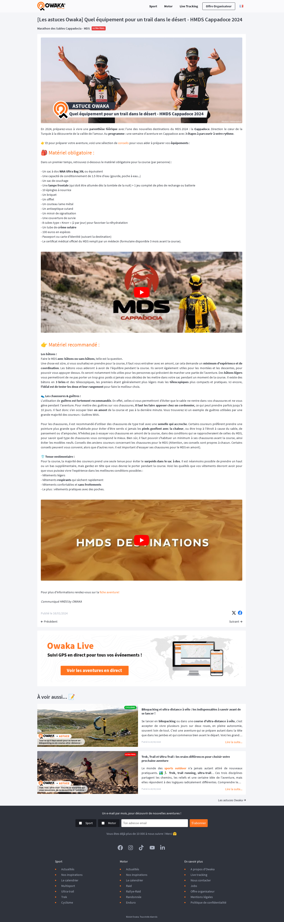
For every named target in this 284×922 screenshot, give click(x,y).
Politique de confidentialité (208, 902)
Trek (64, 897)
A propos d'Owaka (203, 869)
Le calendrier (69, 880)
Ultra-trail (67, 891)
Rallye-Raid (133, 891)
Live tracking (199, 875)
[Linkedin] (162, 847)
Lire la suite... (233, 742)
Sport (153, 6)
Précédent (50, 621)
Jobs (194, 886)
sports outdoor (175, 768)
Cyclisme (67, 902)
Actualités (67, 869)
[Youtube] (152, 847)
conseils (123, 143)
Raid (129, 886)
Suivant (234, 621)
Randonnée (133, 897)
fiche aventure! (109, 592)
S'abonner (198, 823)
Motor (168, 6)
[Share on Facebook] (240, 613)
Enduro (131, 902)
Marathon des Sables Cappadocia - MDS (63, 28)
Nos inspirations (72, 875)
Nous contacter (201, 880)
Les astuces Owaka (230, 800)
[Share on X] (234, 613)
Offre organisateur (219, 6)
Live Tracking (189, 6)
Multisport (68, 886)
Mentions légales (202, 897)
